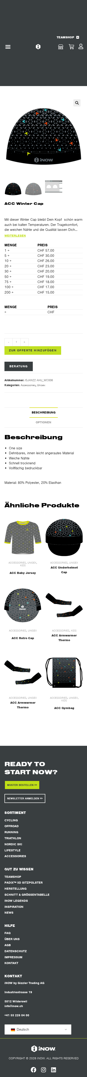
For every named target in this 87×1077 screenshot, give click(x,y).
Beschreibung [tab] (44, 412)
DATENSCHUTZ (15, 951)
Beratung (18, 366)
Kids (23, 565)
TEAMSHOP (65, 37)
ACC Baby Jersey (23, 573)
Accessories (28, 385)
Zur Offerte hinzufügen (33, 350)
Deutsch (22, 1029)
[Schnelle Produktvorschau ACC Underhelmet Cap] (81, 525)
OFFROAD (11, 826)
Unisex (41, 385)
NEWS (8, 913)
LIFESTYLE (12, 850)
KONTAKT (11, 963)
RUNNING (11, 832)
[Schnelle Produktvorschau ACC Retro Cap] (39, 593)
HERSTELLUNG (15, 889)
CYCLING (11, 820)
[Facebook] (34, 1070)
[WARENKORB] (71, 46)
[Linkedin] (54, 1070)
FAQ (7, 933)
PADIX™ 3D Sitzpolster (23, 883)
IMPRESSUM (13, 957)
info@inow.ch (13, 1006)
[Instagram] (44, 1070)
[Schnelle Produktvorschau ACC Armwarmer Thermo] (81, 593)
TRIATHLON (12, 838)
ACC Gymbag (64, 708)
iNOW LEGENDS (16, 901)
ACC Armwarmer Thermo (64, 638)
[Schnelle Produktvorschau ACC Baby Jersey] (39, 525)
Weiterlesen (15, 236)
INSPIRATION (13, 907)
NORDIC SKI (13, 844)
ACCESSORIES (15, 856)
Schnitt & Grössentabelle (27, 895)
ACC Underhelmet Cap (64, 570)
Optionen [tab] (43, 422)
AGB (7, 945)
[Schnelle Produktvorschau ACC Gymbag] (81, 661)
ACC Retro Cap (23, 638)
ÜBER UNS (12, 939)
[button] (8, 47)
